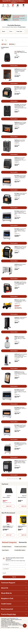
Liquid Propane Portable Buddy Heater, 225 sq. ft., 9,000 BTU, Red (20, 283)
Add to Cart (8, 506)
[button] (17, 2)
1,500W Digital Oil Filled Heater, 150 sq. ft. (21, 318)
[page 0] (8, 478)
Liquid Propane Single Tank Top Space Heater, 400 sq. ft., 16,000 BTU (20, 338)
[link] (3, 27)
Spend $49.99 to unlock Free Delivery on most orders (14, 1)
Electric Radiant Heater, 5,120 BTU (20, 265)
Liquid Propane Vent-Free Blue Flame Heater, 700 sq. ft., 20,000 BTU (20, 230)
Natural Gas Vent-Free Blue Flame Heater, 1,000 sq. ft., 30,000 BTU (20, 391)
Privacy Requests (4, 626)
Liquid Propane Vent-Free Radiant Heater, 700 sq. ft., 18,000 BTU (20, 426)
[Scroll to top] (25, 626)
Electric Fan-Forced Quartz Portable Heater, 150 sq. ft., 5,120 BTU (21, 373)
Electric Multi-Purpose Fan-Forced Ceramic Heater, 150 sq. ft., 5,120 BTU (20, 159)
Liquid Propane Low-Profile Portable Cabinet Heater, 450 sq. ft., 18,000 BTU (21, 462)
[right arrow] (26, 31)
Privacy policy (3, 618)
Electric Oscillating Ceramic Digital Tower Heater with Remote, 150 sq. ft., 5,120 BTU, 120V (21, 356)
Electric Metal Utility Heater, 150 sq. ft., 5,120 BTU (20, 141)
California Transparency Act (16, 619)
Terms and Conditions (5, 619)
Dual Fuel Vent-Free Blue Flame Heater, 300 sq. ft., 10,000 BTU (21, 444)
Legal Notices (4, 620)
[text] (22, 27)
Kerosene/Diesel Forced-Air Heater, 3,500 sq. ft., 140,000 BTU (20, 301)
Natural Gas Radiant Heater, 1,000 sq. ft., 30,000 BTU (21, 408)
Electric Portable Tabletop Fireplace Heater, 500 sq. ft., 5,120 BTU (20, 123)
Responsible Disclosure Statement (8, 621)
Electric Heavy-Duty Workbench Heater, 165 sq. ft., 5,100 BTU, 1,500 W (20, 247)
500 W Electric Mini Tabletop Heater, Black (21, 52)
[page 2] (20, 478)
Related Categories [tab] (9, 542)
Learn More (13, 2)
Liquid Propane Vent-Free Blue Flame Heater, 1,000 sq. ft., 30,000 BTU (20, 213)
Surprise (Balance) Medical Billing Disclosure (10, 622)
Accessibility (9, 620)
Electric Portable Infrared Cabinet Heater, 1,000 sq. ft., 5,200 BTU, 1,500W (20, 71)
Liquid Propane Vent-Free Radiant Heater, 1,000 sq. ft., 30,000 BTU (20, 176)
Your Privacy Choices (11, 618)
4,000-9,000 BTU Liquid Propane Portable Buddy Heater (21, 194)
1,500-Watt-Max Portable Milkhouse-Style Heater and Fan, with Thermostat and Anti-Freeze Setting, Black (21, 106)
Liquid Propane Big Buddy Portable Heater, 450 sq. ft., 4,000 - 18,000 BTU (20, 88)
